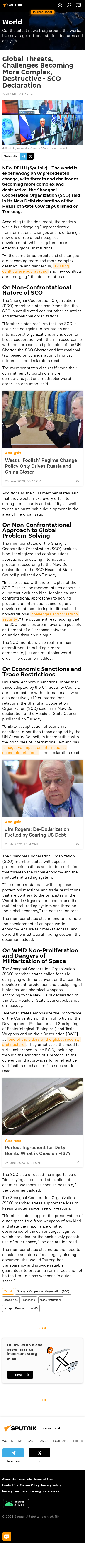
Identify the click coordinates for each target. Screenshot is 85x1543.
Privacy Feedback (14, 1491)
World (8, 1291)
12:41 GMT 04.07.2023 (18, 94)
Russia (43, 1441)
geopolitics (11, 1299)
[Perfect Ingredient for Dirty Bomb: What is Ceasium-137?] (42, 1106)
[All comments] (6, 1536)
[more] (77, 480)
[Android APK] (16, 1504)
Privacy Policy (51, 1485)
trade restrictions (50, 1299)
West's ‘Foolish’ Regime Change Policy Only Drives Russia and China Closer (41, 466)
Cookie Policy (29, 1485)
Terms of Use (43, 1479)
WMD (34, 1308)
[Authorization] (60, 4)
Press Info (24, 1479)
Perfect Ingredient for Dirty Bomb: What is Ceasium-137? (37, 1150)
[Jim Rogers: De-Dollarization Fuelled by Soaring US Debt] (42, 788)
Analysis (13, 453)
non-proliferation (14, 1308)
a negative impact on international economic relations (34, 750)
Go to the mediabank (55, 148)
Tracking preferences (44, 1491)
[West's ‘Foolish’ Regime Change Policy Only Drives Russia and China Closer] (42, 419)
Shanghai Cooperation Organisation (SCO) (43, 1291)
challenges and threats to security (40, 616)
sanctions (29, 1299)
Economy (61, 1441)
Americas (25, 1441)
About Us (9, 1479)
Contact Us (10, 1485)
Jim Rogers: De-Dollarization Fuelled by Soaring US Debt (37, 832)
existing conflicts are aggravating (36, 268)
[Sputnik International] (13, 7)
